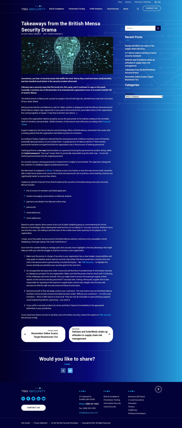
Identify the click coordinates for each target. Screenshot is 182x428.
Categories (129, 94)
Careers (128, 2)
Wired (49, 170)
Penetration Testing (112, 400)
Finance (131, 407)
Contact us (33, 407)
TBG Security (87, 262)
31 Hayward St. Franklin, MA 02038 (87, 397)
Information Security (112, 403)
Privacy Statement (40, 423)
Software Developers (137, 413)
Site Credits (25, 423)
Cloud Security (110, 407)
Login (158, 2)
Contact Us (151, 8)
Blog (120, 2)
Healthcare (132, 410)
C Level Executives (136, 400)
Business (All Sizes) (136, 396)
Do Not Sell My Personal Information (64, 423)
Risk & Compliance (111, 396)
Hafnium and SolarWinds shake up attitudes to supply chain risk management (140, 63)
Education (132, 403)
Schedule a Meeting (143, 2)
